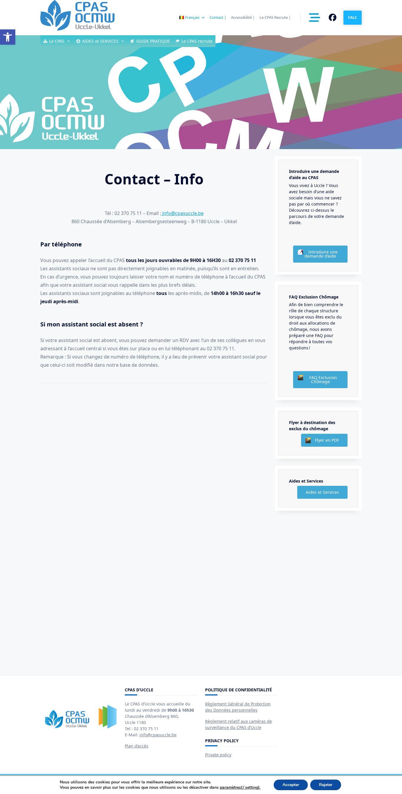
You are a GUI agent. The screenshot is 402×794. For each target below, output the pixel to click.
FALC (352, 17)
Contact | (218, 17)
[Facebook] (332, 17)
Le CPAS (56, 41)
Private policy (218, 755)
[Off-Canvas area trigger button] (315, 18)
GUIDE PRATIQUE (153, 41)
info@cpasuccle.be (182, 213)
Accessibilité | (243, 17)
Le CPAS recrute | (275, 17)
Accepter (291, 785)
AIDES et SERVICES (100, 41)
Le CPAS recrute (197, 41)
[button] (7, 37)
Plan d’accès (136, 746)
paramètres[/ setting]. (240, 787)
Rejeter (325, 785)
